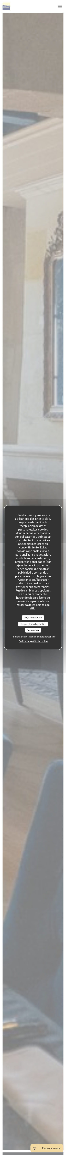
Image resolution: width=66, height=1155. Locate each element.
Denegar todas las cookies (33, 624)
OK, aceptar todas (33, 617)
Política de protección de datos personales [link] (34, 636)
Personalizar (33, 630)
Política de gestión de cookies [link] (33, 641)
